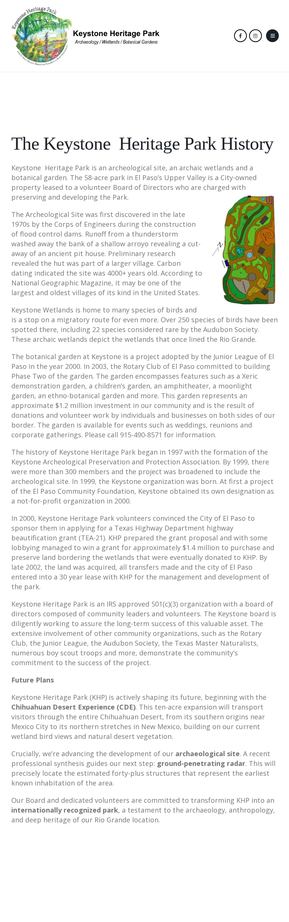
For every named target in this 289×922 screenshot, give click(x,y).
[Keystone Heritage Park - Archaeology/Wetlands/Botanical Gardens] (85, 36)
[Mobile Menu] (272, 35)
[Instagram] (255, 35)
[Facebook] (240, 35)
